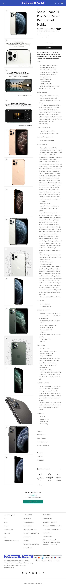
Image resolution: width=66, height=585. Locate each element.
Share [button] (40, 485)
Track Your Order (8, 529)
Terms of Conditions (29, 522)
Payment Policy (27, 548)
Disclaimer (26, 540)
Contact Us (7, 533)
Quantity (39, 34)
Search (6, 522)
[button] (3, 3)
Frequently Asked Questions (11, 540)
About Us (6, 526)
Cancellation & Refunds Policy (31, 544)
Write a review (33, 502)
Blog (5, 537)
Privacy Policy (27, 518)
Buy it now (49, 47)
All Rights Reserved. (37, 583)
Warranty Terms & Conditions (31, 533)
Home (5, 518)
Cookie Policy (27, 537)
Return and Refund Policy (30, 529)
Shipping (46, 31)
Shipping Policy (28, 526)
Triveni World (30, 583)
